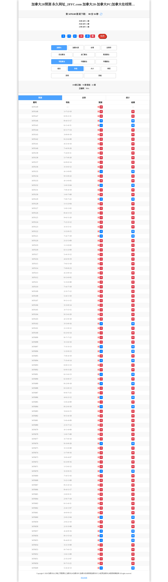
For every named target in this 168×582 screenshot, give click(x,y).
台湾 (92, 48)
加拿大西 (76, 48)
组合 (59, 69)
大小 (92, 69)
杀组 (75, 69)
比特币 (109, 48)
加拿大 (59, 48)
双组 (100, 76)
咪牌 (102, 36)
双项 (67, 76)
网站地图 (84, 578)
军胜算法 (62, 62)
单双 (109, 69)
